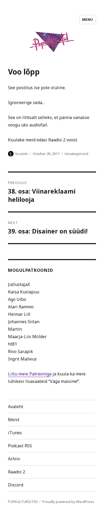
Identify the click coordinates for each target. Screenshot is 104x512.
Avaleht (15, 406)
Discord (15, 485)
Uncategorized (76, 153)
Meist (13, 420)
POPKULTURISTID (23, 501)
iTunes (15, 433)
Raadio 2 (16, 472)
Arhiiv (14, 459)
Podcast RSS (20, 446)
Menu (87, 19)
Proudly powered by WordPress (68, 501)
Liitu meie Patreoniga (29, 374)
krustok (21, 153)
